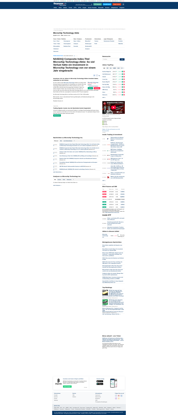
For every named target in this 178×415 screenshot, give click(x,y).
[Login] (123, 4)
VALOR (55, 35)
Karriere (56, 396)
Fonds (70, 7)
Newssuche (106, 56)
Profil (95, 43)
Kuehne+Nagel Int (106, 71)
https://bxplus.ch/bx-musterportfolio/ (110, 126)
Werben (74, 396)
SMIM (67, 407)
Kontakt (55, 395)
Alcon (103, 92)
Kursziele (76, 46)
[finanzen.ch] (60, 3)
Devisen (107, 7)
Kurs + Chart (56, 41)
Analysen (76, 43)
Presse (55, 398)
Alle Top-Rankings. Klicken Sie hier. (110, 314)
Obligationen (114, 7)
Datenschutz (98, 396)
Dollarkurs (56, 409)
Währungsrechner (101, 409)
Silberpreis (67, 409)
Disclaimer (97, 398)
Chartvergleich (67, 43)
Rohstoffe (100, 7)
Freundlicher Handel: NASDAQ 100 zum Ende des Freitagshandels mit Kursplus (78, 162)
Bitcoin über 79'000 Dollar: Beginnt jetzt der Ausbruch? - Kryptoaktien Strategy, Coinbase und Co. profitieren (112, 254)
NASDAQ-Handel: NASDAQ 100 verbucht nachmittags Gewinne (74, 169)
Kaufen (90, 88)
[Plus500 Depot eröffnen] (61, 5)
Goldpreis (109, 407)
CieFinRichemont (106, 74)
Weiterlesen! (57, 115)
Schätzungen (88, 43)
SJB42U (122, 204)
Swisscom (104, 94)
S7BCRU (122, 194)
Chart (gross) (67, 41)
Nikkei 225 (95, 407)
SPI (61, 407)
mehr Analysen (56, 185)
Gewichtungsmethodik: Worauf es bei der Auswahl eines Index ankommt (115, 223)
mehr (103, 97)
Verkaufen (97, 88)
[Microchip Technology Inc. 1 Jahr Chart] (121, 235)
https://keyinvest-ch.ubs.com (112, 212)
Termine (96, 41)
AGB (96, 400)
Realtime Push (67, 46)
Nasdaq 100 (89, 407)
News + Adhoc (77, 41)
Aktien (55, 7)
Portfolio (120, 41)
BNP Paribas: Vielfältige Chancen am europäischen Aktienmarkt (117, 151)
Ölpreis (107, 409)
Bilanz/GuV (87, 41)
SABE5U (122, 201)
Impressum (97, 395)
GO (122, 59)
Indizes (65, 7)
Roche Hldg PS (106, 81)
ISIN (62, 35)
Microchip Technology (93, 82)
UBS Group (105, 89)
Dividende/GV (88, 46)
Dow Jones (82, 407)
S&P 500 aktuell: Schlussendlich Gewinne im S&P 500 (72, 166)
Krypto (84, 7)
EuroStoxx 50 (76, 407)
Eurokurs (62, 409)
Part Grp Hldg (105, 84)
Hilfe (73, 395)
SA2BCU (122, 207)
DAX (71, 407)
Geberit (104, 76)
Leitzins (112, 409)
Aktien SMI (56, 407)
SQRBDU (122, 196)
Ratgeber (122, 7)
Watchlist (120, 43)
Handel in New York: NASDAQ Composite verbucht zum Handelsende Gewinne (78, 158)
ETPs (79, 7)
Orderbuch (56, 48)
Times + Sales (56, 43)
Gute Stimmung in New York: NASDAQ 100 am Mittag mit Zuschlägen (76, 155)
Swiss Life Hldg (106, 87)
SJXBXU (122, 191)
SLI (63, 407)
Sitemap (56, 400)
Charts (90, 86)
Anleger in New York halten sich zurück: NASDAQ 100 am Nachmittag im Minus (78, 151)
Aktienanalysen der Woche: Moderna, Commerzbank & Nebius (117, 139)
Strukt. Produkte (92, 7)
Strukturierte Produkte (109, 41)
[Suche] (91, 4)
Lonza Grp (104, 79)
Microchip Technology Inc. (105, 236)
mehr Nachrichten (57, 172)
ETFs (75, 7)
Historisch (55, 51)
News (60, 7)
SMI (105, 407)
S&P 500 (101, 407)
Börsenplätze (56, 46)
